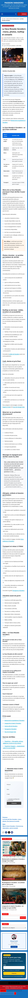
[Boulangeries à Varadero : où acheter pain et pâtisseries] (14, 873)
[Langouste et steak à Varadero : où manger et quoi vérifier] (14, 896)
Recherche (5, 914)
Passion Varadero (14, 2)
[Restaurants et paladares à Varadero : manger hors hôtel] (14, 849)
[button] (2, 14)
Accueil (3, 18)
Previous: (12, 819)
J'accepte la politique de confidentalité (13, 799)
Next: (13, 826)
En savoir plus (14, 946)
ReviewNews (13, 988)
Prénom (8, 784)
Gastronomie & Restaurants (12, 18)
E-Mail (8, 794)
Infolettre (24, 14)
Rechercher (23, 917)
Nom (8, 789)
